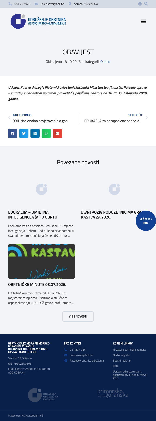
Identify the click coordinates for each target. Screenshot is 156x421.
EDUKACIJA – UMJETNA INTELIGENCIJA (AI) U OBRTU (32, 214)
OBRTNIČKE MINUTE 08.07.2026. (37, 284)
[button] (146, 3)
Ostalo (105, 61)
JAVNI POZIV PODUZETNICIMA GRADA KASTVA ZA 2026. (113, 214)
